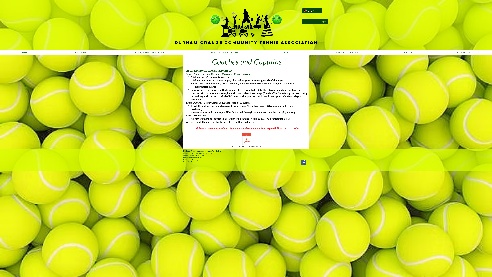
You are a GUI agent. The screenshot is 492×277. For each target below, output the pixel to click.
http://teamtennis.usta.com (215, 77)
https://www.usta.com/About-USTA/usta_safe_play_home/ (218, 102)
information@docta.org (194, 157)
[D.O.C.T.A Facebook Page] (303, 162)
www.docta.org (193, 160)
